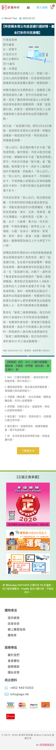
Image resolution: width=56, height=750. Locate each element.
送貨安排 (14, 623)
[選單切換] (28, 7)
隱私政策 (14, 672)
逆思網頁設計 (47, 744)
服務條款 (14, 666)
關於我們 (14, 655)
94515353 (23, 585)
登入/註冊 (42, 7)
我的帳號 (14, 618)
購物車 (12, 635)
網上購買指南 (17, 629)
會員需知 (14, 660)
